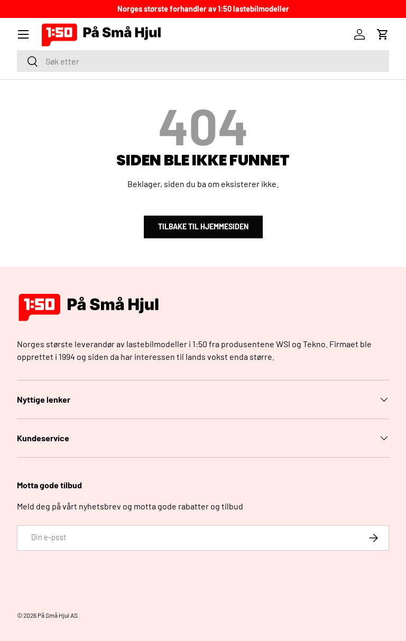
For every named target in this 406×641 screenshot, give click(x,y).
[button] (382, 34)
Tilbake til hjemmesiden (203, 226)
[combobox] (203, 61)
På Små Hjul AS (58, 615)
